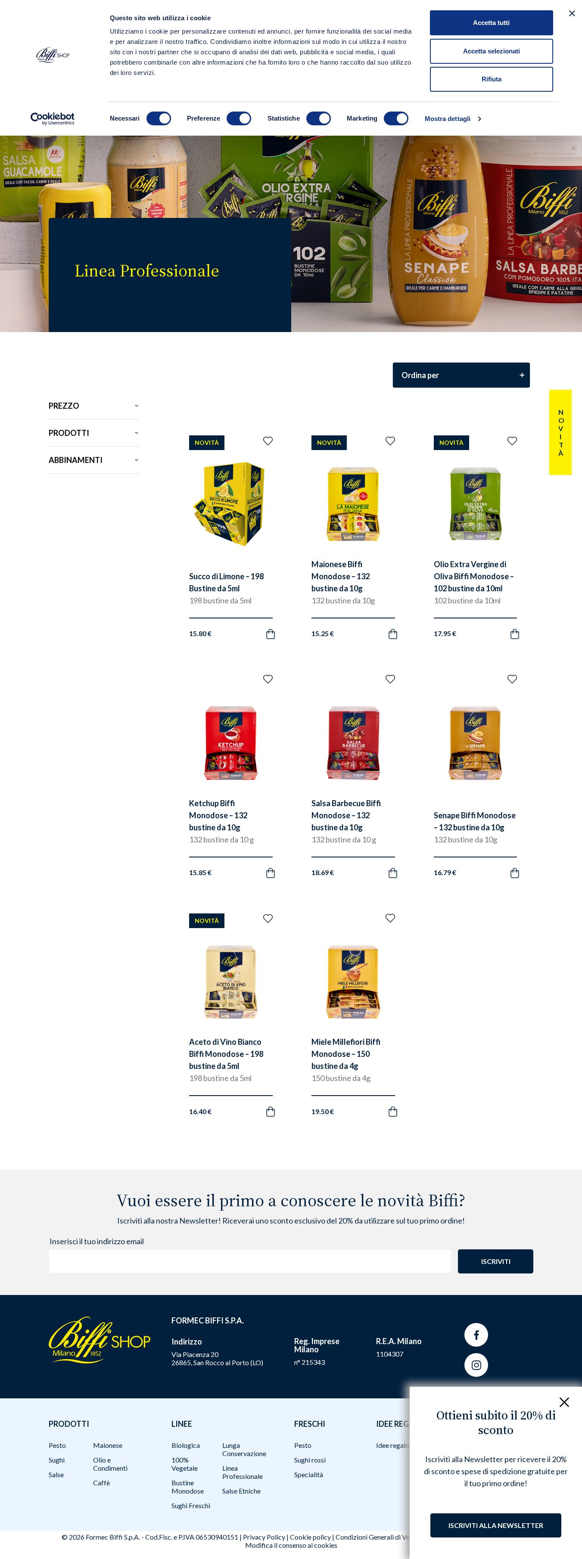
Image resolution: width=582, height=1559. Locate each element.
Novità (561, 432)
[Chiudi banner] (572, 13)
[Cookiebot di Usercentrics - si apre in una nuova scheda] (52, 118)
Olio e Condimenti (110, 1464)
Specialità (308, 1474)
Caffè (101, 1482)
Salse (56, 1474)
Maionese (107, 1445)
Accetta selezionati (491, 51)
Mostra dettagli (448, 118)
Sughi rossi (310, 1460)
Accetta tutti (491, 22)
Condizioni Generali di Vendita (380, 1537)
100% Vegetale (184, 1464)
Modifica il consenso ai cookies (291, 1545)
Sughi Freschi (190, 1505)
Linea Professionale (242, 1472)
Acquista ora (222, 623)
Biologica (185, 1445)
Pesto (57, 1445)
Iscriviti (495, 1261)
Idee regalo (392, 1445)
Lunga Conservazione (244, 1449)
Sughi (57, 1460)
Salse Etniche (241, 1491)
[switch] (239, 118)
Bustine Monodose (187, 1486)
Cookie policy (310, 1537)
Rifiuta (491, 79)
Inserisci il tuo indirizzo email (97, 1241)
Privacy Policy (264, 1537)
